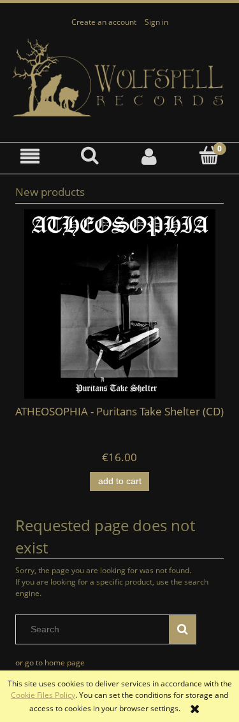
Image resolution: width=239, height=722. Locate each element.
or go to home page (50, 662)
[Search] (182, 629)
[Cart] (209, 155)
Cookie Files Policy (43, 695)
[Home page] (119, 77)
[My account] (150, 156)
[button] (30, 156)
